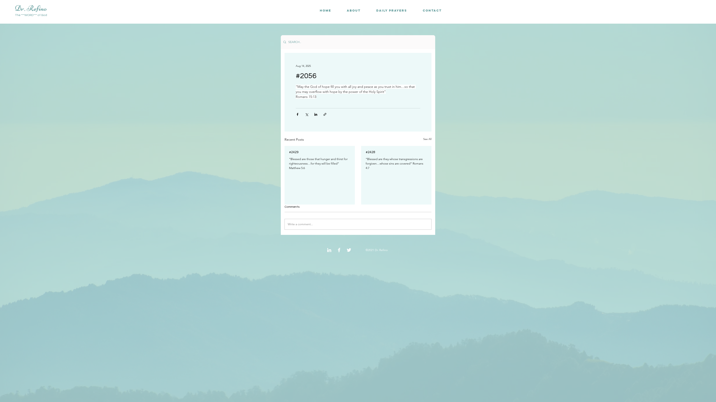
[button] (432, 10)
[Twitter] (349, 250)
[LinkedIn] (329, 250)
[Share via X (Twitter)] (306, 114)
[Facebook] (339, 250)
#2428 (370, 152)
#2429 (294, 152)
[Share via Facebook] (297, 114)
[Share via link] (325, 114)
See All (427, 139)
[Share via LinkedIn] (316, 114)
